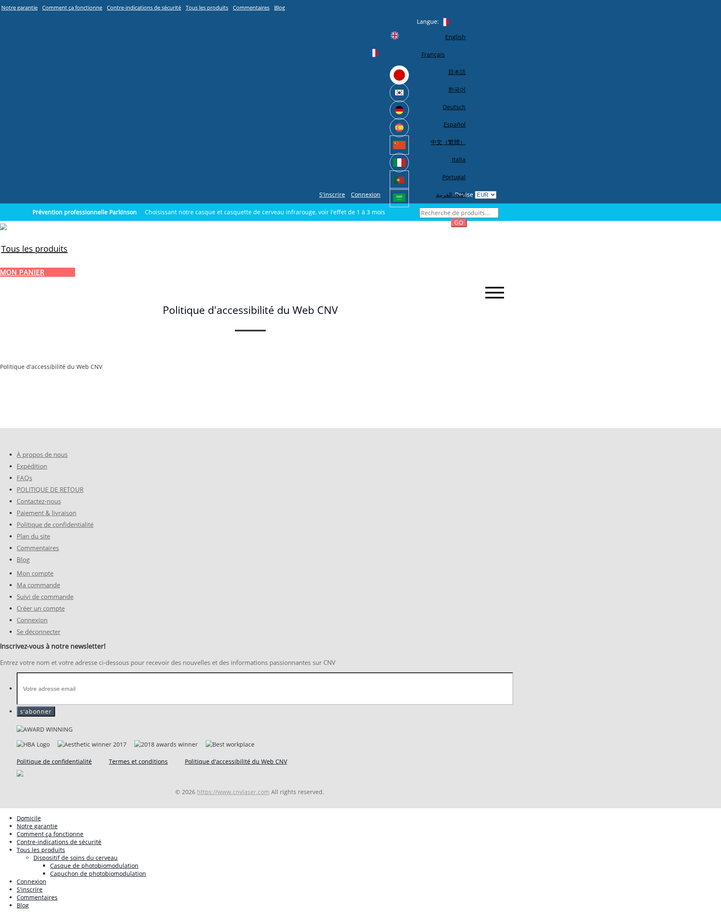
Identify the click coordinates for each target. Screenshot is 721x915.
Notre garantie (19, 7)
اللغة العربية (451, 194)
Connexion (366, 194)
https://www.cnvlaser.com (233, 792)
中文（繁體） (448, 142)
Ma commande (38, 585)
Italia (459, 159)
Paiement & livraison (46, 513)
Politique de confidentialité (55, 525)
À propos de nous (42, 455)
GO (459, 223)
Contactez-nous (39, 501)
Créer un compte (41, 608)
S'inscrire (332, 194)
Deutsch (454, 107)
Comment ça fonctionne (72, 7)
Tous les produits (207, 7)
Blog (279, 7)
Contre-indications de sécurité (144, 7)
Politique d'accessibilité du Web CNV (236, 761)
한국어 (457, 89)
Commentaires (251, 7)
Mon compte (35, 573)
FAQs (24, 478)
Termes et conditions (138, 761)
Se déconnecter (39, 632)
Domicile (29, 818)
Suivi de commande (45, 597)
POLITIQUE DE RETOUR (50, 490)
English (455, 37)
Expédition (32, 466)
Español (455, 124)
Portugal (454, 177)
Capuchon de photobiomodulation (98, 873)
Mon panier (22, 272)
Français (433, 54)
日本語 (457, 72)
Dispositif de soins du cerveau (75, 858)
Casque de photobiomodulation (94, 866)
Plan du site (33, 536)
